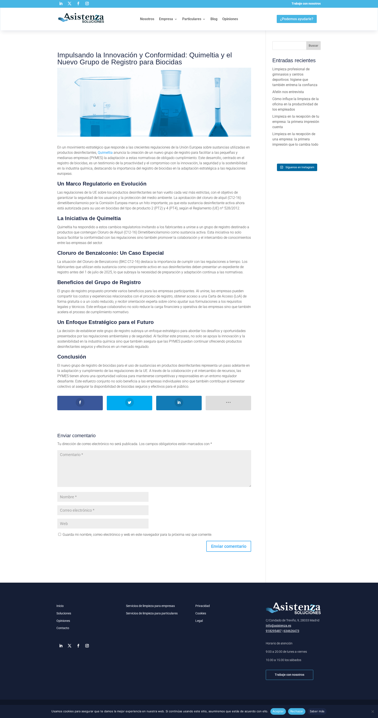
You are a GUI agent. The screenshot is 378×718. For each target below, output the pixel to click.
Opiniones (230, 19)
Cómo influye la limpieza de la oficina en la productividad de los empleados (295, 104)
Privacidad (202, 606)
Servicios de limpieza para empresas (150, 606)
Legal (199, 621)
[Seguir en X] (69, 3)
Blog (213, 19)
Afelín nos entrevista (288, 92)
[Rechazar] (372, 711)
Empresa (166, 19)
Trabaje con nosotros (306, 3)
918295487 (274, 631)
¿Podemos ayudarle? (296, 19)
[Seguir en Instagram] (87, 3)
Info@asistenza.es (278, 625)
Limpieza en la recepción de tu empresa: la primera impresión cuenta (295, 121)
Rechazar (296, 711)
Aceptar (278, 711)
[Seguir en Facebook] (78, 3)
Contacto (62, 628)
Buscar (313, 45)
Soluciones (63, 613)
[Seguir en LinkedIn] (60, 3)
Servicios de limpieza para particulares (152, 613)
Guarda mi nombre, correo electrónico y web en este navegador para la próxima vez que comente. (137, 534)
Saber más (317, 711)
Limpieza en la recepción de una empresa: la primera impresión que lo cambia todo (295, 139)
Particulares (191, 19)
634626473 (291, 631)
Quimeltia (105, 152)
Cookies (200, 613)
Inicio (60, 606)
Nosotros (147, 19)
